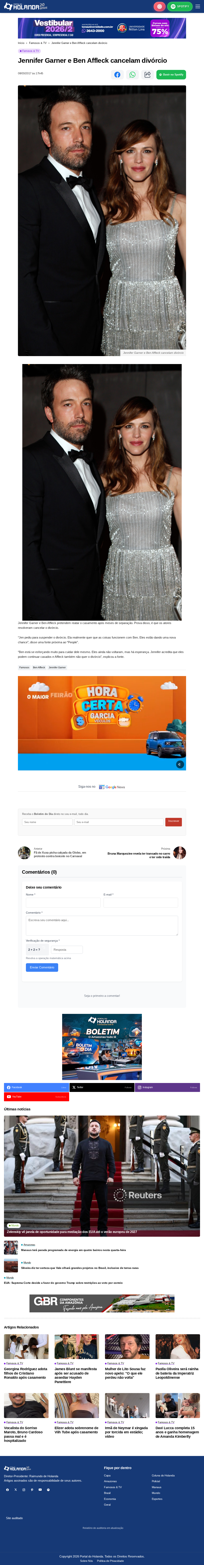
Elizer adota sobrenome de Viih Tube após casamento (76, 1430)
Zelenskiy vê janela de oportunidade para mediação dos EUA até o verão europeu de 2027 (72, 1232)
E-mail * (108, 894)
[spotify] (48, 1489)
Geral (107, 1504)
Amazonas (110, 1481)
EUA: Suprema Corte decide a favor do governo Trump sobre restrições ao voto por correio (63, 1282)
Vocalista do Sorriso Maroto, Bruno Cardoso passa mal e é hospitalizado (23, 1434)
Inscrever (173, 820)
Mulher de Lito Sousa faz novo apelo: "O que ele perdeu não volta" (125, 1373)
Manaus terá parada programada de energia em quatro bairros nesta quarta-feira (73, 1250)
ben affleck (39, 667)
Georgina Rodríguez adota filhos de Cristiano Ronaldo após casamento (25, 1373)
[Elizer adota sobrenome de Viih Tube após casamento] (77, 1405)
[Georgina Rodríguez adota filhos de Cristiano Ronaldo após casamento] (26, 1346)
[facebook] (7, 1489)
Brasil (107, 1492)
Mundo (156, 1492)
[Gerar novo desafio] (44, 949)
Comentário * (34, 912)
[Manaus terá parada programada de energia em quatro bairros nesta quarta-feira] (11, 1248)
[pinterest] (31, 1489)
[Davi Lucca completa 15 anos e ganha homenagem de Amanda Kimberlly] (178, 1405)
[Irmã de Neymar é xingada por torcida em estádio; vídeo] (127, 1405)
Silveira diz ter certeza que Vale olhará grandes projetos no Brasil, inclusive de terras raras (80, 1267)
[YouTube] (40, 1489)
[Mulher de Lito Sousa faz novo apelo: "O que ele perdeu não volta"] (127, 1346)
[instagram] (23, 1489)
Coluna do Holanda (163, 1475)
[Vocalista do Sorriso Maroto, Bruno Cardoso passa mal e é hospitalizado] (26, 1405)
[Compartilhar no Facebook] (117, 74)
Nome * (30, 894)
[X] (15, 1489)
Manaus (156, 1487)
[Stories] (160, 6)
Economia (110, 1498)
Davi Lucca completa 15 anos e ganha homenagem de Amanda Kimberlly (177, 1432)
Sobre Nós (86, 1560)
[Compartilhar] (147, 74)
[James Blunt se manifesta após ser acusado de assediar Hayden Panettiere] (77, 1346)
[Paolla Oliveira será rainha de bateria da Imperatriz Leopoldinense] (178, 1346)
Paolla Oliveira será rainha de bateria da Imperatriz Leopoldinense (177, 1373)
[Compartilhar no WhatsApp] (132, 74)
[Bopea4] (25, 6)
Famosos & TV (38, 43)
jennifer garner (57, 667)
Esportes (157, 1498)
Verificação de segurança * (43, 940)
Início (21, 43)
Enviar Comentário (42, 967)
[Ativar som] (180, 764)
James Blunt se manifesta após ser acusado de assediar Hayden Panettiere (76, 1375)
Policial (156, 1481)
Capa (107, 1475)
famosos (24, 667)
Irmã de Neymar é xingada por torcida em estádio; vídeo (126, 1432)
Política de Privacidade (110, 1560)
